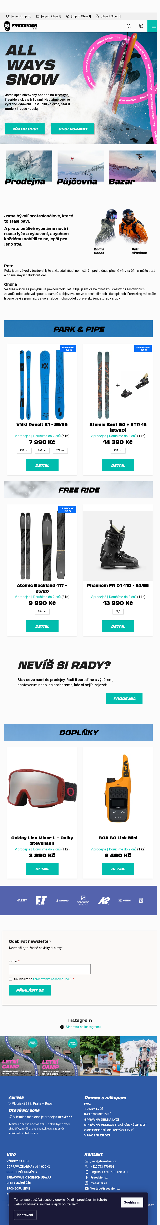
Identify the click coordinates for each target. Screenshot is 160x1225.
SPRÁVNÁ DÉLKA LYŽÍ (101, 1119)
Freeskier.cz (99, 1177)
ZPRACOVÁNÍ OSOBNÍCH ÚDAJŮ (28, 1177)
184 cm (42, 611)
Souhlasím (132, 1202)
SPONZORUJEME (18, 1188)
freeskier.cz (98, 1183)
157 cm (118, 450)
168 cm (42, 450)
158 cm (24, 450)
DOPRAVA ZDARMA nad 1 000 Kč (28, 1166)
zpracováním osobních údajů (52, 979)
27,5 (117, 611)
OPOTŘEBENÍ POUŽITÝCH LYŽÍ (109, 1130)
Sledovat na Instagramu (83, 1027)
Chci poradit (72, 129)
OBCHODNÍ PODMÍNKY (21, 1172)
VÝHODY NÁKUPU (18, 1161)
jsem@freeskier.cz (103, 1161)
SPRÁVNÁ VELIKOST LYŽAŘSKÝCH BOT (115, 1124)
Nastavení (25, 1215)
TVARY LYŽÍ (93, 1108)
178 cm (60, 450)
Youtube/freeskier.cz (105, 1188)
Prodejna (124, 698)
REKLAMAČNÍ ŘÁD (18, 1183)
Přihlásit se (30, 990)
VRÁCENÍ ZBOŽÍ (97, 1135)
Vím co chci (25, 129)
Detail (42, 465)
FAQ (87, 1103)
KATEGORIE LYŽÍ (97, 1114)
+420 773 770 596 (102, 1166)
